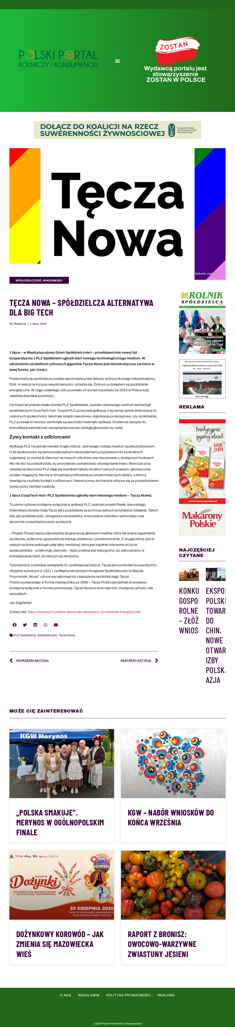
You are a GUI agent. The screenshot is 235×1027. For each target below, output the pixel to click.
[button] (117, 60)
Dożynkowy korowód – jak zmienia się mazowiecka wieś (60, 943)
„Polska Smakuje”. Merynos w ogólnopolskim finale (60, 822)
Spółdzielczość (47, 635)
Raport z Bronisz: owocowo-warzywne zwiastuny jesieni (162, 943)
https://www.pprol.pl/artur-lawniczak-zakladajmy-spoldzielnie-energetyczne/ (84, 612)
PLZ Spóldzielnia (25, 635)
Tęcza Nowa (67, 635)
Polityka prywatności (128, 995)
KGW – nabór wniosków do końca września (171, 817)
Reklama (166, 995)
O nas (65, 995)
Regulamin (88, 995)
